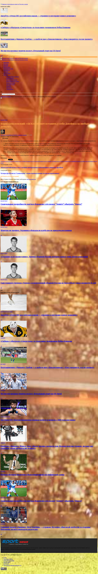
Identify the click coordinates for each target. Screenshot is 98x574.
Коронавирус (10, 78)
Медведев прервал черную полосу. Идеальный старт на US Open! (31, 51)
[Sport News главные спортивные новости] (15, 545)
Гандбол (8, 86)
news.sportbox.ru (12, 158)
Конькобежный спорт (12, 81)
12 (1, 320)
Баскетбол (6, 67)
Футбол (5, 64)
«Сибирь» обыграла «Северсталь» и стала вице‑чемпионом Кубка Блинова (35, 27)
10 (1, 346)
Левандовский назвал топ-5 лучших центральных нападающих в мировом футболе (32, 167)
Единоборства (8, 69)
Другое (5, 75)
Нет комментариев (21, 135)
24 (1, 425)
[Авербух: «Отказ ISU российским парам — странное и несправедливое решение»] (4, 12)
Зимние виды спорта (12, 76)
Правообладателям (8, 560)
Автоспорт (6, 73)
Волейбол (6, 70)
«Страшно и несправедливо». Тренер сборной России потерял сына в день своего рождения (44, 257)
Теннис (5, 72)
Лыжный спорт (10, 83)
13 (1, 372)
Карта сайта (6, 562)
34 (1, 235)
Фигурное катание (11, 80)
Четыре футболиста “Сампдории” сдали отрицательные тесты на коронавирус (30, 173)
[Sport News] (14, 4)
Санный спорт (10, 84)
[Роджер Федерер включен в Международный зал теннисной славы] (14, 470)
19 (1, 398)
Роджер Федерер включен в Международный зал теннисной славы (32, 475)
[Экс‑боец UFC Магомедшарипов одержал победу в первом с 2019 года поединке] (14, 415)
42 (1, 453)
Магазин (6, 62)
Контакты (6, 564)
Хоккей (5, 65)
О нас (5, 557)
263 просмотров (5, 135)
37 (1, 261)
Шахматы (9, 87)
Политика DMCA (8, 559)
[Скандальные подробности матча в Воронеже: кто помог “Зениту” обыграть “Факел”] (14, 199)
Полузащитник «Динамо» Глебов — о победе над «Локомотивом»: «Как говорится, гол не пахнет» (47, 39)
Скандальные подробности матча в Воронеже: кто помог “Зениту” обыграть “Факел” (41, 204)
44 (1, 288)
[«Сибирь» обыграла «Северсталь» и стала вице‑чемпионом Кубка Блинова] (4, 24)
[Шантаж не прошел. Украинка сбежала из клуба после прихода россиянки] (14, 225)
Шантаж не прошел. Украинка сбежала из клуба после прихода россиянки (36, 230)
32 (1, 209)
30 (1, 506)
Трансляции (9, 89)
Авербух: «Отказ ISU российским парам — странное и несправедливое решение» (38, 16)
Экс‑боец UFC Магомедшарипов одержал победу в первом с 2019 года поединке (38, 420)
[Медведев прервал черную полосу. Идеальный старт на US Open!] (4, 47)
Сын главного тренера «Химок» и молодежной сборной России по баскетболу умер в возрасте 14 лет (48, 283)
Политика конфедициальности (12, 565)
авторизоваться (31, 179)
